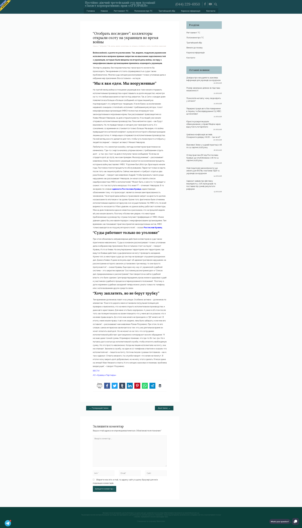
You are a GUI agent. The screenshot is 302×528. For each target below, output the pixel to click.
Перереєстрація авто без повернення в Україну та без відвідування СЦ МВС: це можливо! (203, 111)
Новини (104, 11)
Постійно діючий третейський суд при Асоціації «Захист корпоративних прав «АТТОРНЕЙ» (120, 4)
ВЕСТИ (96, 371)
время (118, 46)
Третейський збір (166, 11)
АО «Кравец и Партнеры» (104, 375)
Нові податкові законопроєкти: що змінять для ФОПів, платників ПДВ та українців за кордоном (202, 171)
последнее (154, 46)
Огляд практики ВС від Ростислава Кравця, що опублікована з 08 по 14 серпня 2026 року (202, 158)
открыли (135, 46)
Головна (91, 11)
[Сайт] (156, 473)
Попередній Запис (99, 408)
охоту (148, 46)
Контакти (210, 11)
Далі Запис (164, 408)
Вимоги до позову (194, 48)
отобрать (142, 46)
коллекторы (125, 46)
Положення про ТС (143, 11)
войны (113, 46)
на (130, 46)
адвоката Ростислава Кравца (126, 189)
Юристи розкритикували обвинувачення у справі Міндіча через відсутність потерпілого (203, 124)
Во (109, 46)
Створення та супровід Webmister (151, 521)
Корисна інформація (190, 11)
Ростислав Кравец (153, 227)
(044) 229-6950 (187, 4)
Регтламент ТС (121, 11)
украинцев (162, 46)
